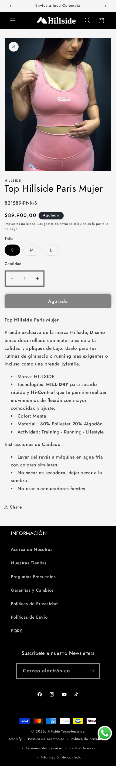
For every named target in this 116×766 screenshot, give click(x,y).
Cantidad (13, 264)
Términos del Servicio (44, 748)
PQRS (17, 631)
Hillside (54, 731)
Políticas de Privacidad (34, 604)
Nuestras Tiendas (29, 563)
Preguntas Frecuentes (33, 577)
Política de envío (83, 748)
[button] (12, 21)
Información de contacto (61, 757)
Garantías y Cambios (32, 590)
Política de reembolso (46, 738)
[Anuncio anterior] (10, 6)
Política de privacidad (89, 738)
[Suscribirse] (92, 671)
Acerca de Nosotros (31, 549)
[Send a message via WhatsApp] (104, 733)
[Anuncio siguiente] (105, 6)
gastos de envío (56, 224)
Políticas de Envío (29, 617)
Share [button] (16, 507)
